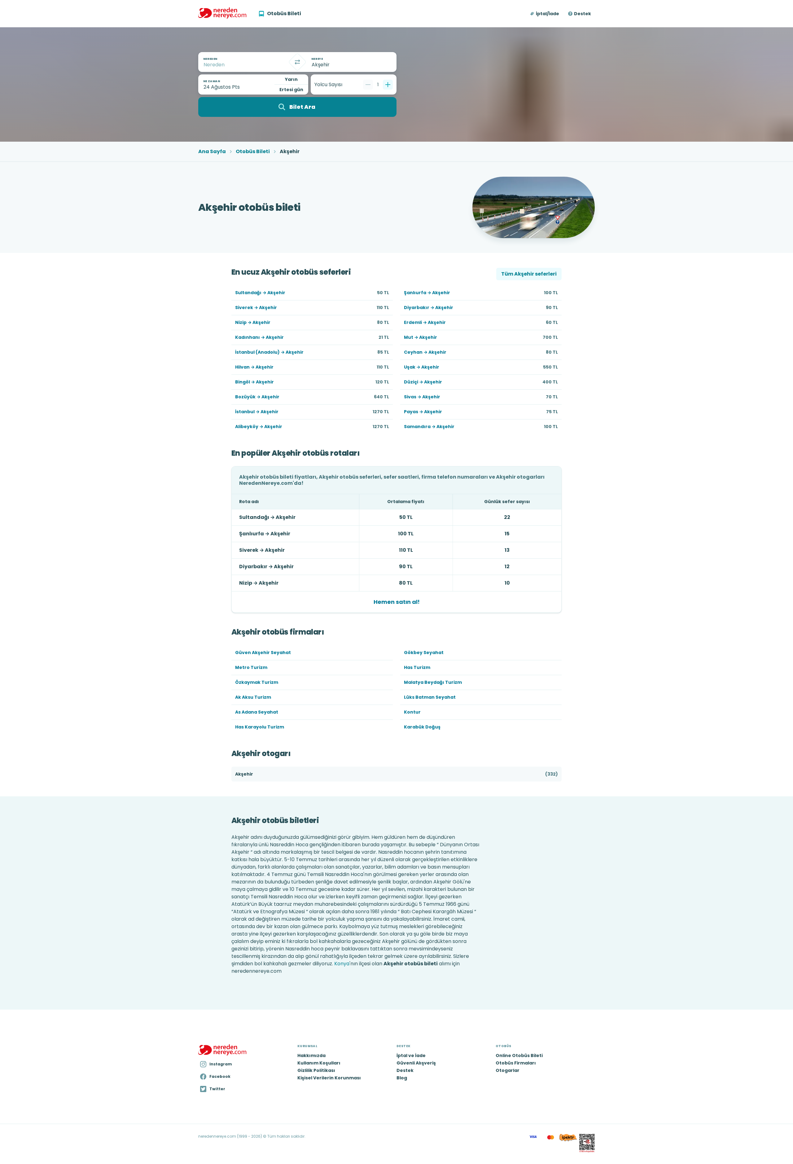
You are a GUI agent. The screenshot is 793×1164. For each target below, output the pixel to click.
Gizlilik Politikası (316, 1070)
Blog (401, 1078)
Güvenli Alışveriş (416, 1063)
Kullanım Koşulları (318, 1063)
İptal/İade (547, 13)
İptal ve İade (411, 1055)
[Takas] (297, 62)
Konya (341, 963)
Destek (582, 13)
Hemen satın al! (397, 602)
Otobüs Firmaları (516, 1063)
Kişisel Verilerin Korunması (329, 1078)
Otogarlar (507, 1070)
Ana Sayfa (212, 151)
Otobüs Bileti (253, 151)
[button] (545, 14)
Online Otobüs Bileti (519, 1055)
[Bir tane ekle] (388, 85)
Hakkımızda (311, 1055)
